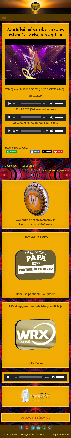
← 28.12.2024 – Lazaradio (18, 165)
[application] (35, 103)
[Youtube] (27, 427)
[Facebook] (21, 427)
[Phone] (44, 427)
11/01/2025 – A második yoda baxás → (45, 170)
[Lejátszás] (9, 103)
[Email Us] (38, 427)
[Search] (50, 427)
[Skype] (33, 427)
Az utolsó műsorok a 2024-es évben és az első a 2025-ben (35, 32)
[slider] (59, 103)
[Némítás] (52, 103)
